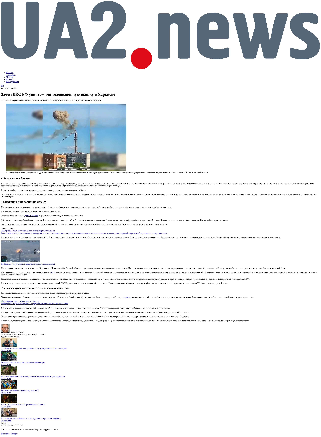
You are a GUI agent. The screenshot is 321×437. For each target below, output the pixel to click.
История (9, 79)
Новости (9, 73)
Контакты (5, 434)
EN (2, 86)
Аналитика (11, 75)
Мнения (9, 77)
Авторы (14, 434)
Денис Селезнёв (31, 216)
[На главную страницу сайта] (160, 68)
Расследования (12, 82)
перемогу (127, 297)
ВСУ (53, 272)
